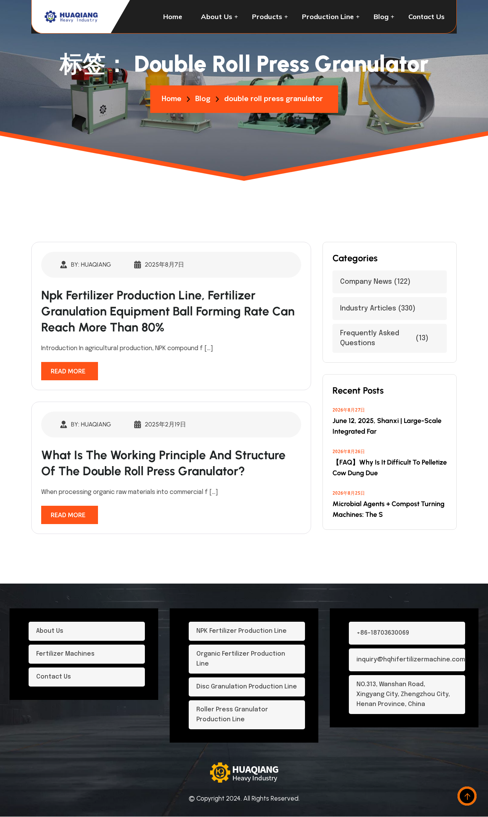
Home (172, 16)
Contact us (426, 16)
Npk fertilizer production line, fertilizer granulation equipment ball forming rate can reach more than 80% (168, 311)
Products (267, 16)
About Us (216, 16)
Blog (381, 16)
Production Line (328, 16)
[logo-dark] (72, 17)
